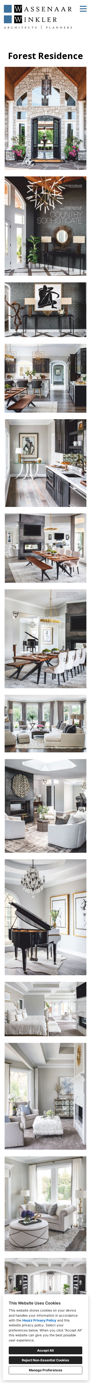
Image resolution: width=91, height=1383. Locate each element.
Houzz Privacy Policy (39, 1320)
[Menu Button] (83, 9)
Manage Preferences (45, 1370)
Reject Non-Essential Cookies (45, 1360)
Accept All (45, 1350)
